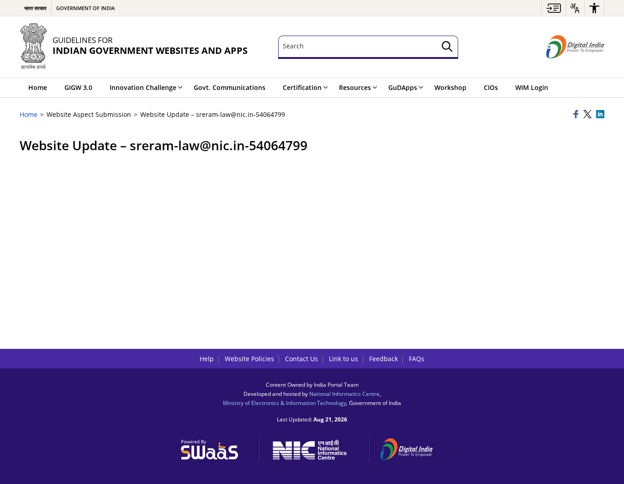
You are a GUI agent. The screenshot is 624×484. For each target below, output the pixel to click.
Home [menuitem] (37, 87)
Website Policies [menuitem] (249, 358)
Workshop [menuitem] (450, 87)
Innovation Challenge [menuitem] (143, 87)
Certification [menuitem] (302, 87)
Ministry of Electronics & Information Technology (284, 402)
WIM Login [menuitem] (531, 87)
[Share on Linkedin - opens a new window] (600, 115)
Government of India (85, 8)
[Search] (447, 47)
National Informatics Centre (344, 393)
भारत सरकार (35, 8)
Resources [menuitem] (355, 87)
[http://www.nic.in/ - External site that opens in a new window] (314, 448)
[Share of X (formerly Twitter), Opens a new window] (588, 115)
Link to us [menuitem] (343, 358)
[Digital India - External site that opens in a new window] (575, 47)
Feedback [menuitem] (383, 358)
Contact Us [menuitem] (301, 358)
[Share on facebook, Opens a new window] (577, 115)
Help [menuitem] (207, 358)
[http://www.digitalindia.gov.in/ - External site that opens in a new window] (412, 447)
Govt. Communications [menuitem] (229, 87)
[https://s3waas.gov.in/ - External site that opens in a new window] (214, 447)
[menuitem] (554, 8)
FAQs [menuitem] (416, 358)
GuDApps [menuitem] (402, 87)
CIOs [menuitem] (491, 87)
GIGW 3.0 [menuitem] (78, 87)
